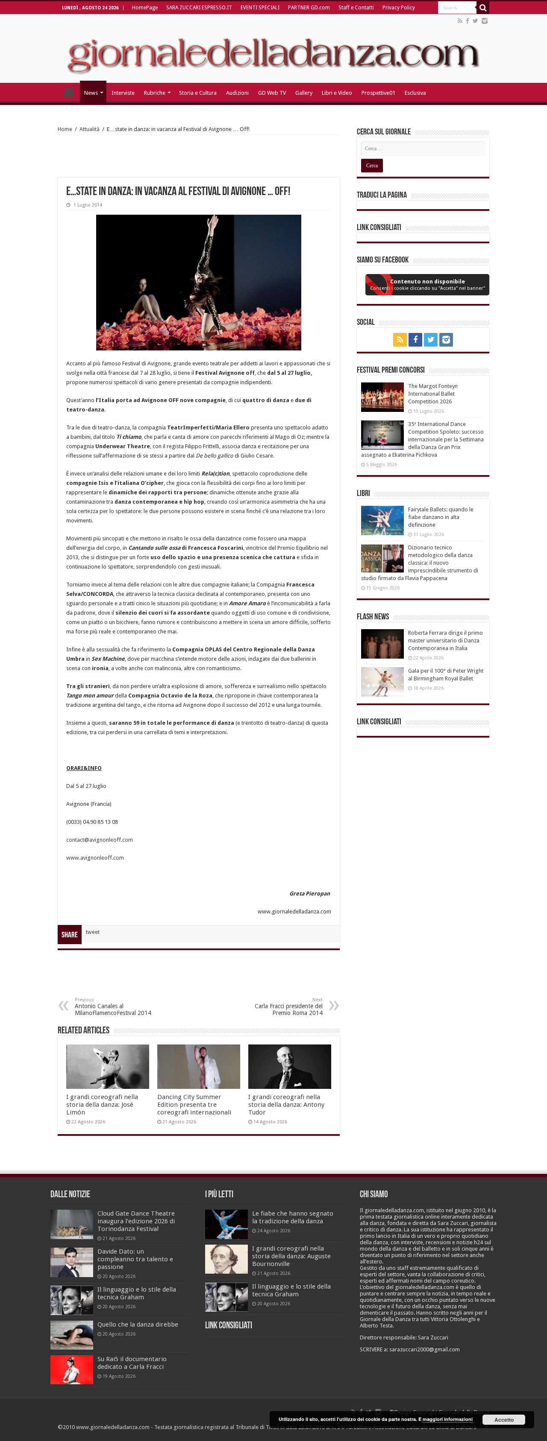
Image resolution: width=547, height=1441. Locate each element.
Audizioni (237, 93)
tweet (93, 932)
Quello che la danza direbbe (137, 1324)
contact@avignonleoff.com (99, 840)
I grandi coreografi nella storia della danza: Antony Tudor (286, 1104)
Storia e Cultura (198, 93)
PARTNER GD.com (309, 8)
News (91, 93)
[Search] (482, 7)
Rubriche (154, 93)
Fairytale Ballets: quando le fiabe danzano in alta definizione (440, 517)
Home (65, 129)
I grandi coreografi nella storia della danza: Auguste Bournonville (291, 1256)
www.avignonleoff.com (95, 858)
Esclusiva (415, 93)
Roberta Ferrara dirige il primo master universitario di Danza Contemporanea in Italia (445, 640)
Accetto (504, 1419)
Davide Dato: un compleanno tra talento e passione (135, 1259)
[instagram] (484, 21)
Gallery (303, 93)
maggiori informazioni (448, 1419)
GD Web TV (272, 93)
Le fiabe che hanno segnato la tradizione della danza (292, 1217)
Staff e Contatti (356, 8)
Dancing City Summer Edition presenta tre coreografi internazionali (194, 1104)
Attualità (89, 129)
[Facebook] (467, 21)
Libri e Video (337, 93)
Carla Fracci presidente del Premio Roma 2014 (289, 1006)
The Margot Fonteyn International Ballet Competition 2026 (433, 394)
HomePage (145, 8)
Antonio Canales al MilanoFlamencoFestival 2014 (113, 1006)
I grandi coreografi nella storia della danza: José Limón (102, 1104)
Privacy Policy (398, 8)
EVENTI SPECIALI (260, 8)
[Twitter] (475, 21)
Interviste (123, 93)
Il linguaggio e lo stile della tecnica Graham (136, 1293)
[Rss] (460, 21)
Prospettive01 (378, 93)
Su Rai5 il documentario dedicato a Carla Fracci (132, 1363)
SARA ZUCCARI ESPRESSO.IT (199, 8)
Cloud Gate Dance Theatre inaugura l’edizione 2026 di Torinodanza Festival (136, 1221)
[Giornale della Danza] (273, 49)
